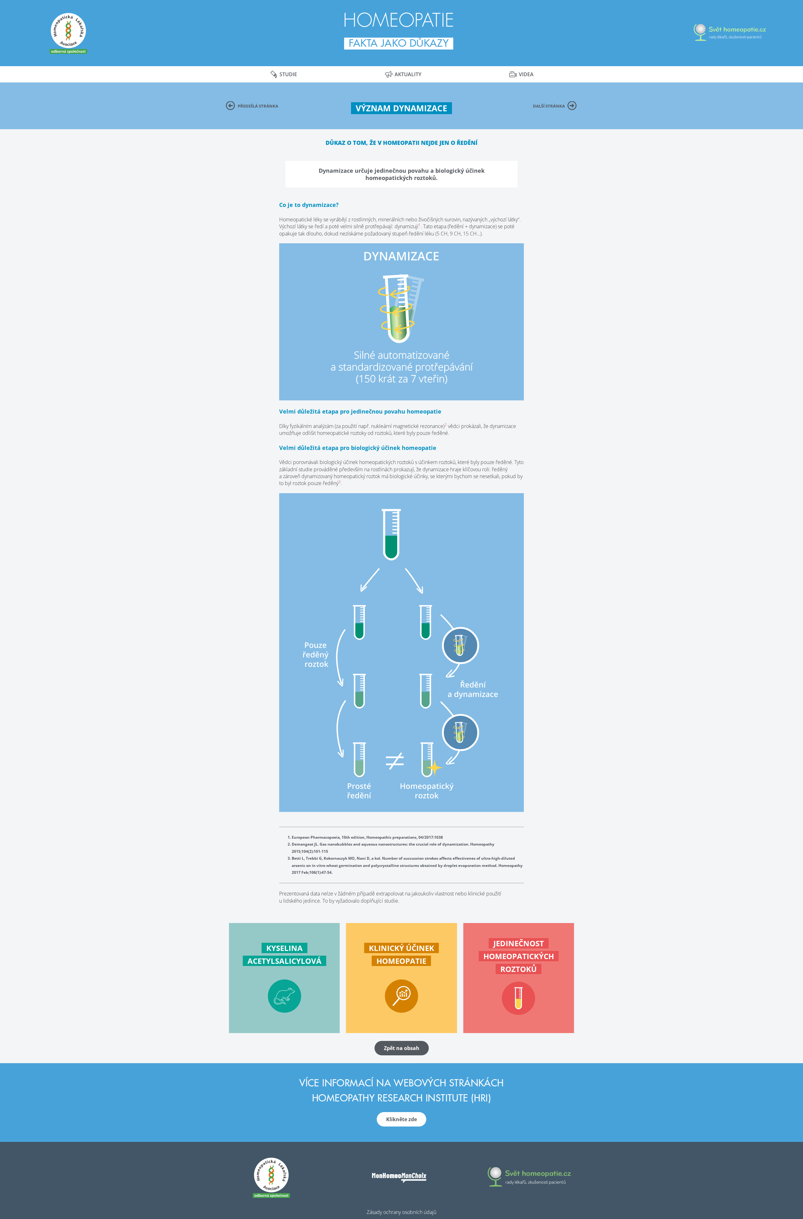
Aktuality (408, 74)
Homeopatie (398, 20)
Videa (526, 74)
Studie (288, 74)
